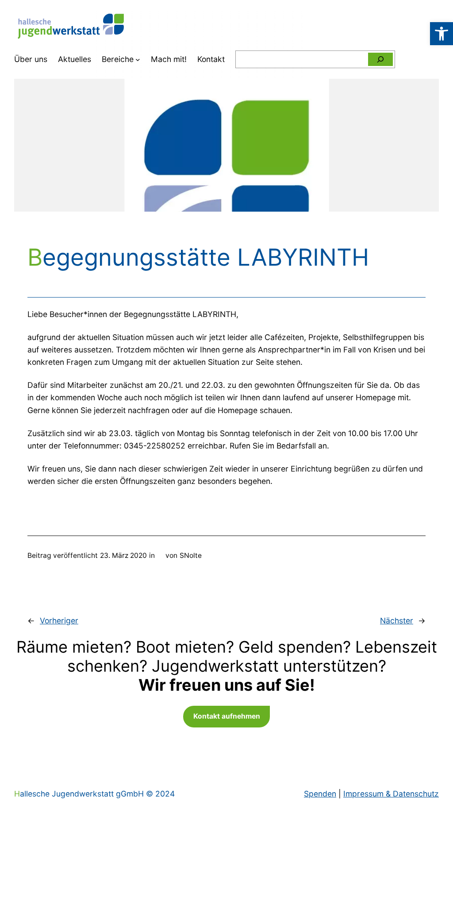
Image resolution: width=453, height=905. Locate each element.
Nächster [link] (396, 620)
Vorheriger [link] (59, 620)
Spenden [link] (320, 793)
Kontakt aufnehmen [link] (226, 716)
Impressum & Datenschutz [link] (391, 793)
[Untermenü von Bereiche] (137, 59)
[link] (441, 33)
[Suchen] (380, 59)
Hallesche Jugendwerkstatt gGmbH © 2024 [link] (94, 793)
